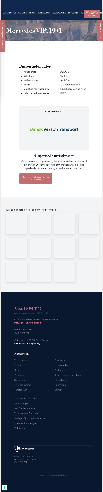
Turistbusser (44, 13)
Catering (22, 13)
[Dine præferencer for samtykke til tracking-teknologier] (4, 487)
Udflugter (86, 13)
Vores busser (9, 13)
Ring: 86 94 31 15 (27, 308)
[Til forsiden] (51, 5)
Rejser (32, 13)
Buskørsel (73, 13)
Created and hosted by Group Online (53, 475)
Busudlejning (59, 13)
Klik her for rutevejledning (27, 343)
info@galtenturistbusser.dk (28, 323)
